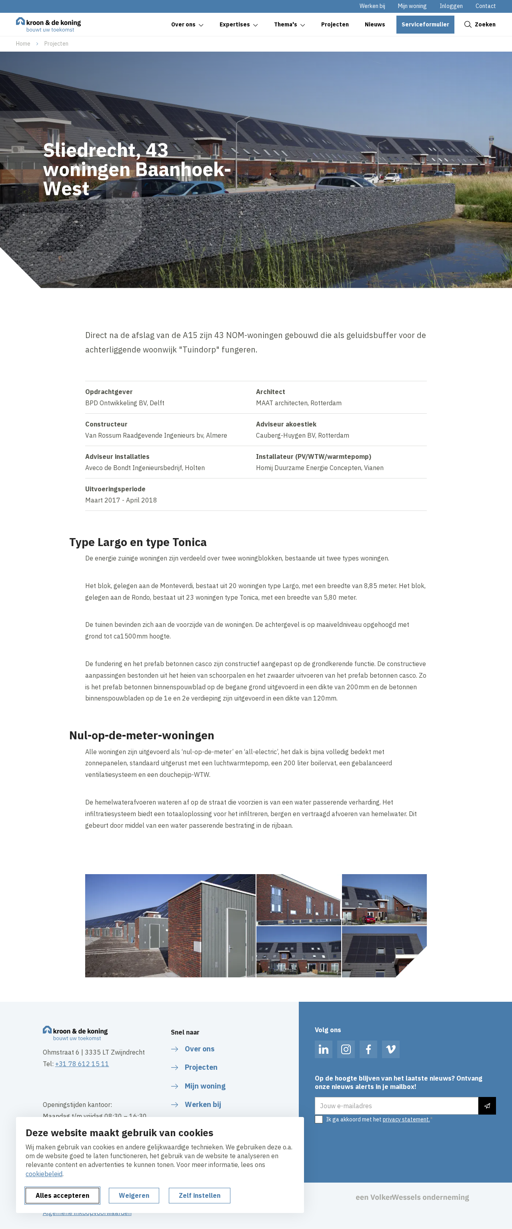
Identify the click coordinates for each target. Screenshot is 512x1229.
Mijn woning (412, 6)
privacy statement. (406, 1119)
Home (23, 43)
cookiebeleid (44, 1174)
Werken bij (372, 6)
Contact (486, 6)
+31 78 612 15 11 (82, 1064)
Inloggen (451, 6)
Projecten (56, 43)
